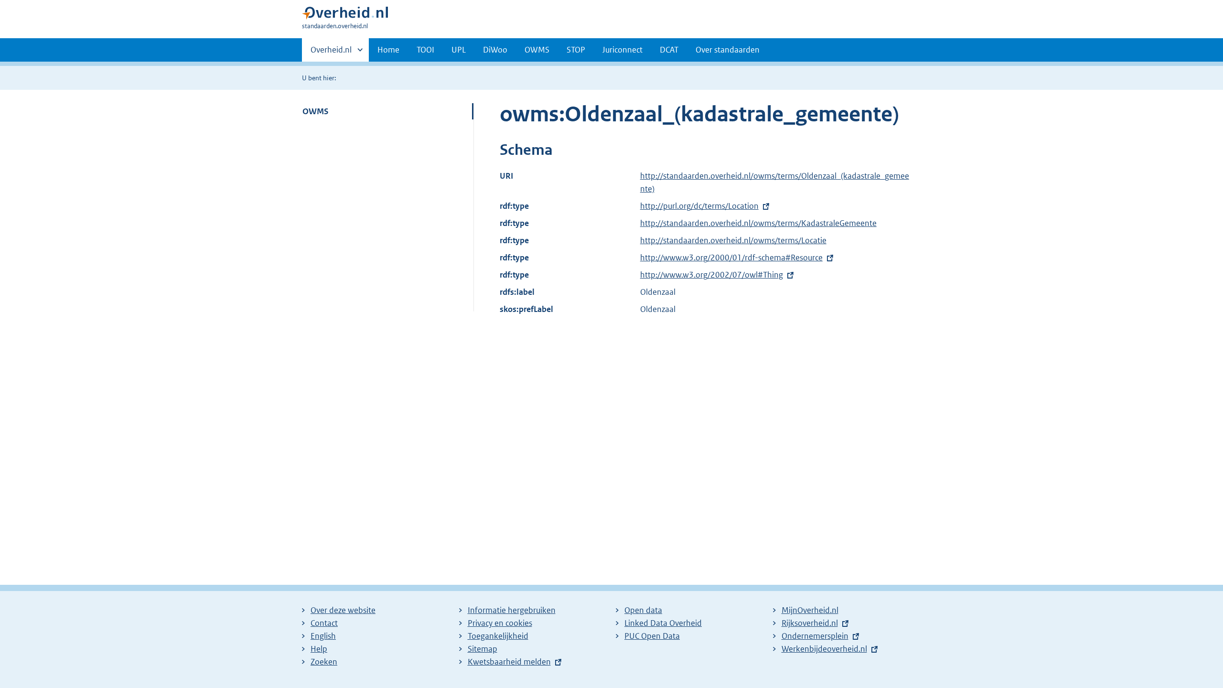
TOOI (425, 49)
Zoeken (324, 661)
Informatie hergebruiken (512, 610)
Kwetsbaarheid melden (509, 661)
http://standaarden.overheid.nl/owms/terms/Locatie (733, 240)
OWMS (537, 49)
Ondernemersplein (815, 636)
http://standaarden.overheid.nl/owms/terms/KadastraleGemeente (758, 223)
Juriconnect (622, 49)
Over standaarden (728, 49)
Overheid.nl (331, 53)
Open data (643, 610)
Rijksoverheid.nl (810, 623)
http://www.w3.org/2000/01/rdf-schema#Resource (731, 257)
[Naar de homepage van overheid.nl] (345, 15)
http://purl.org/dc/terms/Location (699, 206)
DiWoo (495, 49)
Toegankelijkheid (498, 636)
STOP (576, 49)
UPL (458, 49)
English (323, 636)
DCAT (669, 49)
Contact (324, 623)
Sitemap (482, 649)
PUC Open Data (652, 636)
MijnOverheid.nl (810, 610)
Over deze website (343, 610)
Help (319, 649)
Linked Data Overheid (663, 623)
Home (388, 49)
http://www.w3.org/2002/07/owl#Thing (711, 274)
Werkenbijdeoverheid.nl (824, 649)
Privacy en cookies (500, 623)
